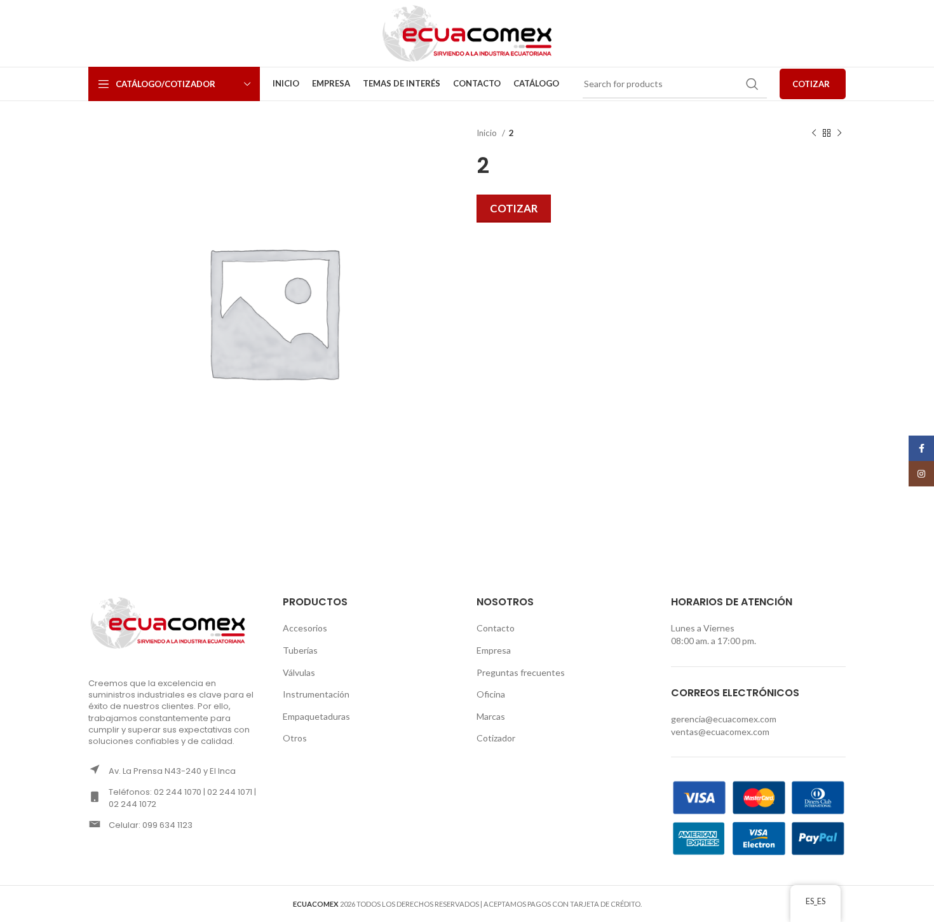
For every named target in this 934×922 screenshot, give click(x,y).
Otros (295, 738)
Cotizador (496, 738)
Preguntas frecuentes (521, 672)
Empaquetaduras (316, 716)
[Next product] (839, 133)
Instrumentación (316, 694)
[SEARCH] (752, 84)
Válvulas (299, 672)
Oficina (491, 694)
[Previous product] (814, 133)
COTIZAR (811, 84)
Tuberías (300, 650)
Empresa (494, 650)
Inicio (488, 133)
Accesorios (305, 628)
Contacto (496, 628)
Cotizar (514, 208)
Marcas (491, 716)
